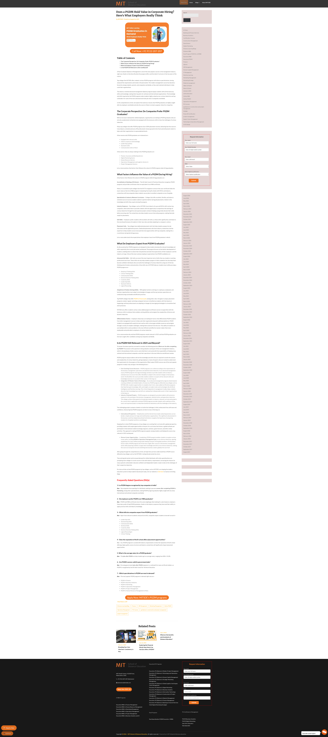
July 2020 (186, 375)
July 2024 (186, 259)
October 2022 (187, 314)
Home (191, 2)
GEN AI (185, 64)
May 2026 (186, 201)
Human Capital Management (191, 70)
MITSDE (120, 19)
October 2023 (187, 283)
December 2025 (187, 214)
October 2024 (187, 251)
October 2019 (187, 399)
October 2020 (187, 367)
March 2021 (186, 357)
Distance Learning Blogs (123, 606)
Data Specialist (186, 725)
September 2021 (187, 341)
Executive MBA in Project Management (126, 713)
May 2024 (186, 264)
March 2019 (186, 415)
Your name (187, 140)
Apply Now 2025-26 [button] (124, 689)
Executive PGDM (187, 59)
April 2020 (186, 383)
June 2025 (186, 230)
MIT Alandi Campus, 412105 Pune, (125, 673)
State (186, 163)
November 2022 (187, 312)
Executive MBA (187, 56)
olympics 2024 (187, 91)
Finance (134, 606)
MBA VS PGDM (187, 85)
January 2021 (187, 359)
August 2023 (186, 288)
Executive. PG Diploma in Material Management (162, 698)
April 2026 (186, 203)
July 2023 (186, 290)
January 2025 (187, 243)
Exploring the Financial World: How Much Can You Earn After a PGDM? (146, 647)
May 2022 (186, 327)
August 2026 (186, 195)
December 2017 (187, 441)
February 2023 (187, 304)
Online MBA (186, 96)
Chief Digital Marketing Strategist (158, 705)
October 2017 (187, 446)
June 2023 (186, 293)
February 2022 (187, 333)
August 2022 (186, 320)
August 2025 (186, 224)
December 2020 (187, 362)
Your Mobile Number (190, 147)
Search (185, 12)
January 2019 (187, 420)
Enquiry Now (10, 728)
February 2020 (187, 388)
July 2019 (186, 407)
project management (122, 613)
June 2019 (186, 409)
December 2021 (187, 338)
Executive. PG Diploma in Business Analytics (161, 689)
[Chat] (324, 732)
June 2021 (186, 349)
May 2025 (186, 232)
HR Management (143, 606)
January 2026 (187, 211)
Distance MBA (187, 51)
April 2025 (186, 235)
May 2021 (186, 351)
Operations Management (123, 610)
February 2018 (187, 436)
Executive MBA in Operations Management (127, 711)
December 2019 (187, 394)
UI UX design (186, 124)
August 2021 (186, 343)
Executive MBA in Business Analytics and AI (127, 716)
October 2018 (187, 425)
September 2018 (187, 428)
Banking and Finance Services (191, 33)
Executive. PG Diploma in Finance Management (161, 700)
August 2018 (186, 431)
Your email (187, 157)
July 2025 (186, 227)
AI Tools (185, 30)
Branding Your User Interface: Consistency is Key (125, 649)
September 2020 (187, 370)
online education (187, 93)
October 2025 (187, 219)
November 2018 (187, 423)
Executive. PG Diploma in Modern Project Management (163, 671)
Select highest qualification (192, 171)
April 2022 (186, 330)
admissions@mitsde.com (124, 682)
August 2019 (186, 404)
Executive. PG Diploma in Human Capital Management (163, 677)
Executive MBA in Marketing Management (127, 709)
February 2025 (187, 240)
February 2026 (187, 209)
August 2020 (186, 372)
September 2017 (187, 449)
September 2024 (187, 253)
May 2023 (186, 296)
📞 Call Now (7, 733)
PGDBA (185, 111)
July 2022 (186, 322)
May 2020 (186, 380)
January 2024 (187, 275)
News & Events (187, 88)
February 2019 (187, 417)
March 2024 (186, 269)
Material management (189, 83)
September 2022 (187, 317)
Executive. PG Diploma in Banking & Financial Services (163, 702)
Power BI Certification (189, 114)
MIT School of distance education (177, 734)
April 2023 (186, 298)
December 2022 (187, 309)
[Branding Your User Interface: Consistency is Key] (126, 635)
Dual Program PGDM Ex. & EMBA (192, 54)
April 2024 (186, 267)
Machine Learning (188, 75)
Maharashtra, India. (121, 675)
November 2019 (187, 396)
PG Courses (135, 610)
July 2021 (186, 346)
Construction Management (190, 40)
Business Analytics (188, 35)
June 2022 (186, 325)
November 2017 (187, 444)
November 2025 (187, 216)
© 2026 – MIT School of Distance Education (134, 734)
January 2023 (187, 306)
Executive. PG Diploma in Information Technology (162, 692)
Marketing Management (156, 606)
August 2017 (186, 452)
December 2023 (187, 277)
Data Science (186, 43)
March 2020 (186, 386)
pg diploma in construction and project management (153, 610)
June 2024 (186, 261)
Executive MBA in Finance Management (126, 704)
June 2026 (186, 198)
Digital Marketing (188, 46)
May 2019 (186, 412)
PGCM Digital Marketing (188, 721)
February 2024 (187, 272)
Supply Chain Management (190, 119)
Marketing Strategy (188, 80)
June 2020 (186, 378)
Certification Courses (189, 38)
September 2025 (187, 222)
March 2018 (186, 433)
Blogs (196, 2)
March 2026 (186, 206)
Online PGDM (167, 606)
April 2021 (186, 354)
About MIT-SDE (206, 2)
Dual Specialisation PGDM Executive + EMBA (161, 719)
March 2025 (186, 238)
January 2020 (187, 391)
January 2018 (187, 438)
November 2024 (187, 248)
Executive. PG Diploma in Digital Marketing (160, 687)
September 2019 (187, 401)
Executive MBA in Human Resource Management (129, 707)
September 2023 (187, 285)
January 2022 (187, 335)
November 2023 (187, 280)
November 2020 (187, 364)
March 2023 (186, 301)
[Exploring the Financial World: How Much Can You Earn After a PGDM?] (147, 634)
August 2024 (186, 256)
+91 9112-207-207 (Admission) (125, 679)
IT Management (187, 72)
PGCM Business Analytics (189, 719)
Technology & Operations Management (193, 122)
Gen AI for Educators (187, 723)
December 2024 (187, 246)
